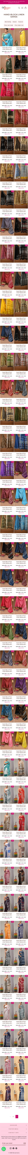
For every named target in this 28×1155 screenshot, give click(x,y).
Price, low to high (8, 25)
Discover (13, 1125)
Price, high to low (19, 25)
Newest (14, 21)
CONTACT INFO (14, 1132)
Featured (20, 21)
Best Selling (8, 21)
